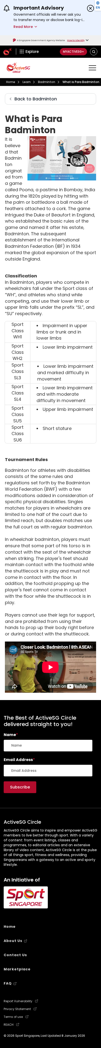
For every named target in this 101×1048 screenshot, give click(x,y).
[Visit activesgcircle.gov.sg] (18, 67)
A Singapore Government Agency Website (41, 40)
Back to (35, 99)
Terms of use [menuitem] (13, 1017)
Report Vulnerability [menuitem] (18, 1001)
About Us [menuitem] (13, 940)
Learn (27, 82)
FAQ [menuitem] (8, 983)
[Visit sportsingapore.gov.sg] (26, 897)
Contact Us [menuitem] (15, 955)
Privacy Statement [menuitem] (17, 1009)
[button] (93, 51)
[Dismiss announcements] (90, 8)
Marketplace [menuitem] (17, 969)
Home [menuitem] (10, 926)
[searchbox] (48, 745)
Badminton (46, 82)
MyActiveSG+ (73, 51)
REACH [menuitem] (8, 1025)
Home (10, 82)
